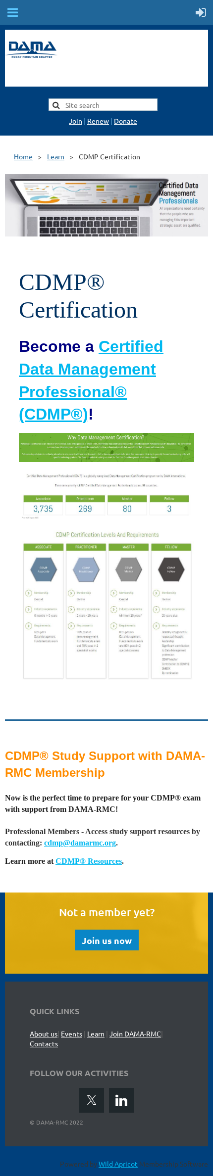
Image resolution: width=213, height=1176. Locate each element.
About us (43, 1033)
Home (23, 156)
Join (75, 120)
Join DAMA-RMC (135, 1033)
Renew (98, 120)
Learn (55, 156)
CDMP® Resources (88, 861)
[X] (91, 1100)
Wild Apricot (118, 1163)
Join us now (107, 940)
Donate (125, 120)
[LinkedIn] (121, 1100)
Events (71, 1033)
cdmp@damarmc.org (80, 843)
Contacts (44, 1043)
